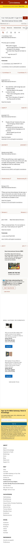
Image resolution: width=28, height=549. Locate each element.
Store (4, 456)
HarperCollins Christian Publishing (12, 503)
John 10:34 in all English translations (11, 239)
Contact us (6, 477)
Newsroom (6, 460)
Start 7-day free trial (9, 288)
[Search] (25, 17)
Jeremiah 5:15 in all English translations (12, 139)
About (5, 448)
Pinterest (5, 526)
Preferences (6, 542)
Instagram (6, 524)
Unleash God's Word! (14, 274)
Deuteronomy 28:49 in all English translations (14, 169)
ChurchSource (7, 501)
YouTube (5, 532)
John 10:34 (6, 236)
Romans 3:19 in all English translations (12, 202)
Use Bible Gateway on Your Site (11, 473)
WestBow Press (7, 511)
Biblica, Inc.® (18, 257)
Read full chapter (6, 57)
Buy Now (8, 346)
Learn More (7, 291)
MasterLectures (7, 515)
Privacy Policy (4, 437)
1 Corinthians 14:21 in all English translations (14, 66)
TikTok (5, 528)
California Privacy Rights (10, 481)
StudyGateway (7, 499)
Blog (4, 458)
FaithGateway (7, 497)
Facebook (5, 522)
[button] (26, 2)
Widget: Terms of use (9, 489)
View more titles (14, 382)
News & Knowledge (8, 450)
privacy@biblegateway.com (7, 438)
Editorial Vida (6, 507)
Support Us (6, 462)
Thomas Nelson (7, 509)
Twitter (5, 530)
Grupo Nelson (7, 505)
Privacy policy (7, 479)
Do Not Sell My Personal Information (13, 483)
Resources (9, 27)
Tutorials (5, 471)
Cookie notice (7, 485)
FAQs (4, 469)
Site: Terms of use (8, 487)
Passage (3, 27)
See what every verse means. (14, 6)
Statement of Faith (8, 452)
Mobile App (6, 454)
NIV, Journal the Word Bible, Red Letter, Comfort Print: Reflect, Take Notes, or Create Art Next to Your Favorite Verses (14, 335)
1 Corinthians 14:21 (8, 63)
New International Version (12, 251)
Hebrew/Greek (17, 27)
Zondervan (6, 513)
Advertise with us (8, 475)
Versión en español (8, 540)
